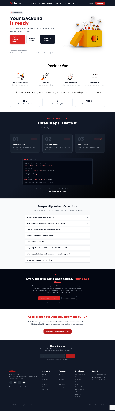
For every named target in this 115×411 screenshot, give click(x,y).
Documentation (80, 374)
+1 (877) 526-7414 (99, 377)
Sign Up (100, 3)
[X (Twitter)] (10, 382)
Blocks (61, 374)
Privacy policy (65, 359)
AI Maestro (78, 392)
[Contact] (24, 382)
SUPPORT (67, 3)
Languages (78, 377)
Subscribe (70, 356)
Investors (45, 387)
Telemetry (62, 384)
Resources (78, 382)
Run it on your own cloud (48, 298)
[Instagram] (19, 382)
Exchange (62, 387)
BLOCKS (42, 3)
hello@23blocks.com (99, 374)
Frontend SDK (79, 387)
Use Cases (45, 377)
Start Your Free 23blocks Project (57, 331)
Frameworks (79, 379)
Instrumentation (63, 382)
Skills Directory (79, 397)
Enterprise (45, 379)
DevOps (61, 379)
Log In (91, 3)
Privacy (91, 405)
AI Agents (78, 394)
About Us (45, 374)
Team (43, 382)
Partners (44, 384)
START (58, 3)
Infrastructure (63, 377)
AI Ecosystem (79, 389)
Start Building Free (15, 39)
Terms (97, 405)
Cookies (103, 405)
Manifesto (45, 389)
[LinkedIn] (15, 382)
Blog (76, 384)
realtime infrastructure (62, 286)
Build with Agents (47, 39)
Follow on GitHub (69, 298)
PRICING (50, 3)
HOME (33, 3)
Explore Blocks (32, 39)
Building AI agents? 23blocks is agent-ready (57, 303)
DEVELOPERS (78, 3)
